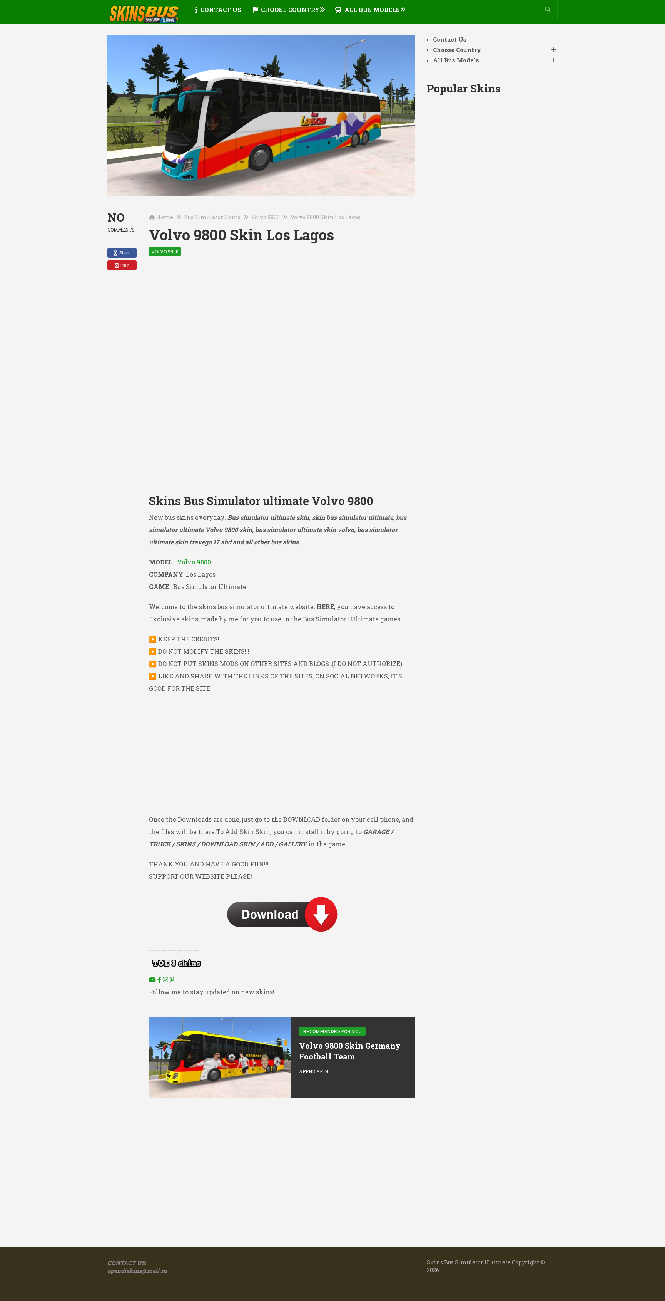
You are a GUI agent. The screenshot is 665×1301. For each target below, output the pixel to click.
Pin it (124, 265)
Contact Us (220, 9)
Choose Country (289, 9)
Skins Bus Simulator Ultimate (469, 1262)
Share (124, 252)
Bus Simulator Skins (212, 217)
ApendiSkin (313, 1071)
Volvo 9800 (265, 217)
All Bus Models (371, 9)
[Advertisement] (282, 323)
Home (164, 217)
